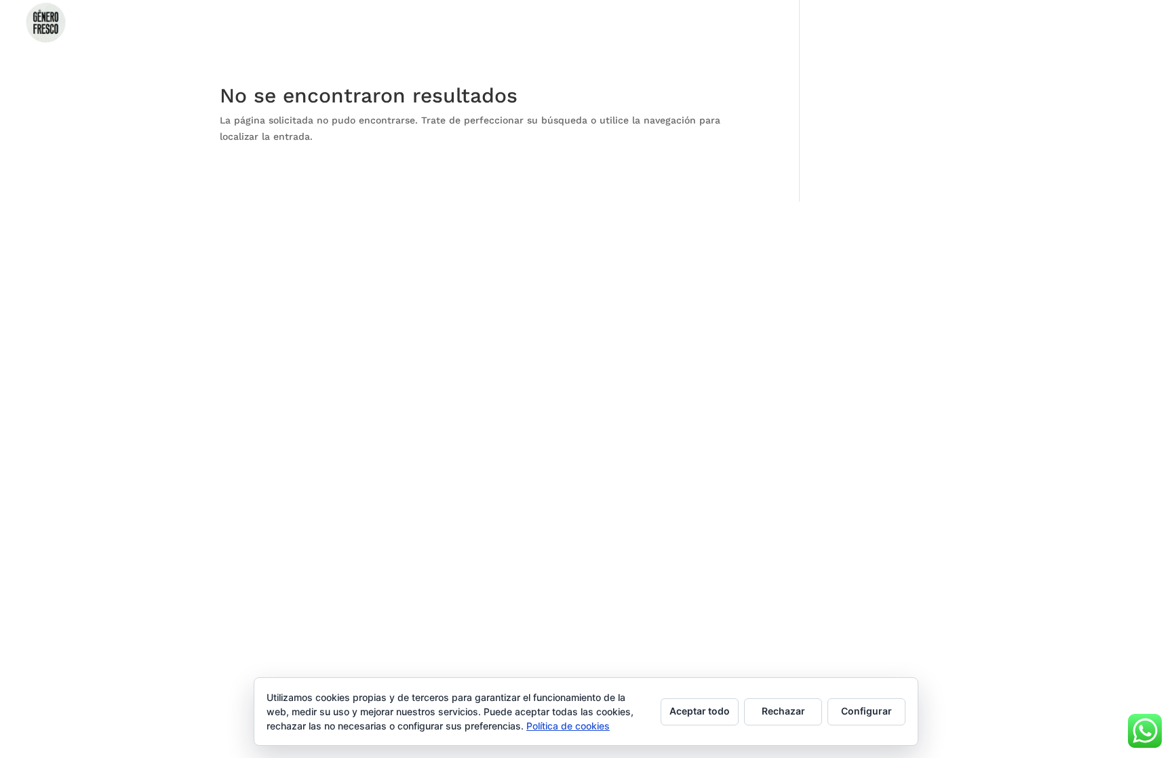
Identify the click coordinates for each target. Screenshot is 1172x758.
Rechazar (783, 711)
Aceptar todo (699, 711)
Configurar (866, 711)
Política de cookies (568, 726)
